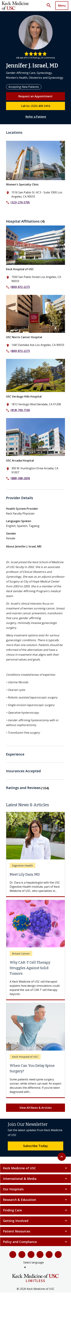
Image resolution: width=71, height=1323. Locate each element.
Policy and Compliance (35, 1241)
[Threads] (58, 1254)
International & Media (35, 1178)
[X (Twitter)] (22, 1254)
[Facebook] (13, 1254)
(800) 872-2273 (20, 287)
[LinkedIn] (40, 1254)
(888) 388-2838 (20, 478)
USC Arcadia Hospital (20, 460)
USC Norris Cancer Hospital (24, 337)
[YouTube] (31, 1254)
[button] (50, 5)
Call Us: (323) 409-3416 (35, 106)
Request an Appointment (35, 96)
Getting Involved (35, 1220)
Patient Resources (35, 1231)
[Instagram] (49, 1254)
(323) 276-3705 (20, 202)
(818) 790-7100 (20, 410)
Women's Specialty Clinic (22, 184)
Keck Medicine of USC (35, 1168)
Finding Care (35, 1210)
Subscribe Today (35, 1146)
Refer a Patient (36, 117)
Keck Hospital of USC (20, 269)
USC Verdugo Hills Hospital (24, 396)
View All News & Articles (35, 1108)
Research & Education (35, 1199)
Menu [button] (62, 5)
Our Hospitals (35, 1189)
